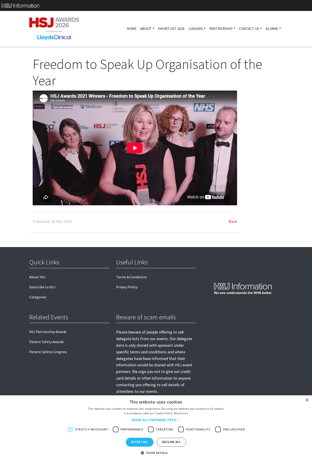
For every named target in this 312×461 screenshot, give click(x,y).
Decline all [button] (171, 442)
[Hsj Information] (156, 5)
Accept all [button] (139, 442)
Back (233, 221)
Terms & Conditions (131, 277)
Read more (181, 413)
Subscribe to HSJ (42, 287)
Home (132, 28)
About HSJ (37, 277)
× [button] (307, 400)
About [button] (146, 28)
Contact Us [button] (249, 28)
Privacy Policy (126, 287)
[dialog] (156, 428)
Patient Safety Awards (46, 341)
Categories (37, 297)
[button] (156, 419)
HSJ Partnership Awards (48, 331)
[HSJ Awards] (54, 29)
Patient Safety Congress (48, 351)
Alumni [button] (272, 28)
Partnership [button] (221, 28)
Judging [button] (195, 28)
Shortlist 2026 (171, 28)
